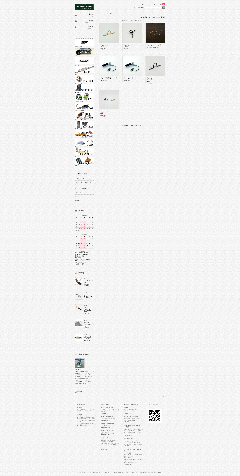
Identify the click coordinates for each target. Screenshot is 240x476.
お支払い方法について (119, 472)
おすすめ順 (152, 17)
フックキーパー (118, 13)
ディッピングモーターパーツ (132, 78)
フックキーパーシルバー (154, 45)
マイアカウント (147, 4)
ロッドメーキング (108, 13)
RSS (155, 472)
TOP (100, 13)
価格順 (158, 17)
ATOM (159, 472)
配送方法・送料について (132, 472)
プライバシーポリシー (106, 472)
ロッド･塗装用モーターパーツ (109, 78)
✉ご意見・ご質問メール (81, 264)
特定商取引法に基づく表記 (146, 472)
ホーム (81, 472)
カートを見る (159, 4)
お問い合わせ (96, 472)
